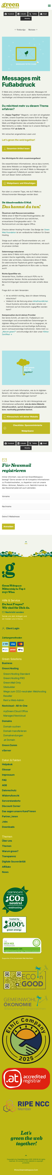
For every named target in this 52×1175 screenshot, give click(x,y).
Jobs (5, 821)
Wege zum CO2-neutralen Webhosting (24, 691)
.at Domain (9, 739)
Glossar (6, 769)
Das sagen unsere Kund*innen (19, 811)
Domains (7, 721)
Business (7, 663)
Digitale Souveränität (13, 861)
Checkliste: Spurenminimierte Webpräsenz (27, 428)
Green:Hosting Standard (16, 673)
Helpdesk (7, 764)
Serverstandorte (11, 800)
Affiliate (6, 866)
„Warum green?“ (9, 332)
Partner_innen (10, 816)
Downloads (8, 826)
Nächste (31, 29)
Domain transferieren (15, 731)
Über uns (7, 840)
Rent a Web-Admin (13, 700)
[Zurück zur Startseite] (10, 5)
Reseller (7, 695)
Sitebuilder (9, 687)
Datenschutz (9, 790)
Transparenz (9, 856)
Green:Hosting (10, 668)
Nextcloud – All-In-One (14, 705)
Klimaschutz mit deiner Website (22, 416)
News (5, 872)
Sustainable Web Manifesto (23, 958)
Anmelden (8, 526)
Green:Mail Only (12, 682)
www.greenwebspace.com (26, 1170)
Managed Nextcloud (14, 715)
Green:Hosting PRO (14, 678)
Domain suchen (12, 726)
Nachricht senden (14, 612)
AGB (4, 785)
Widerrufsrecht (10, 795)
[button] (49, 5)
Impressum (8, 774)
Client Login (12, 628)
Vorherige (21, 29)
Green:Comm (9, 745)
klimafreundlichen (40, 301)
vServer (6, 750)
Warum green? (10, 851)
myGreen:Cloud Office (15, 711)
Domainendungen (13, 735)
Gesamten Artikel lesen (18, 148)
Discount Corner (11, 806)
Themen (6, 846)
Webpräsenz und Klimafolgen (21, 183)
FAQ (4, 780)
